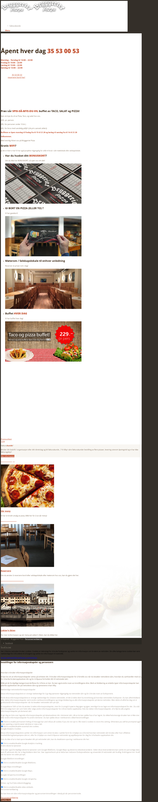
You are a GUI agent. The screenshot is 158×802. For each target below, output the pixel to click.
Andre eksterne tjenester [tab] (11, 746)
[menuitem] (66, 16)
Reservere (6, 571)
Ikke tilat (7, 800)
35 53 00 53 (17, 75)
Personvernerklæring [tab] (9, 789)
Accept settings (7, 658)
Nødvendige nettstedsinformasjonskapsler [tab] (18, 689)
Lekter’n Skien (8, 630)
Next (10, 439)
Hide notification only (22, 658)
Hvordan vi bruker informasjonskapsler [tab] (17, 672)
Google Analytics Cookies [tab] (11, 729)
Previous (4, 439)
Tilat (2, 800)
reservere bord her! (16, 77)
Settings (34, 658)
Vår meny (6, 511)
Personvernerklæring (33, 639)
